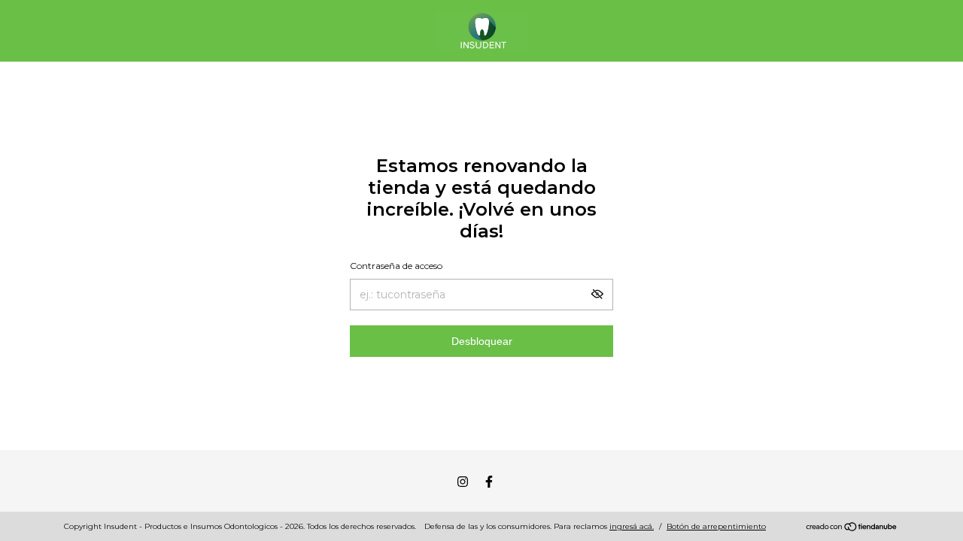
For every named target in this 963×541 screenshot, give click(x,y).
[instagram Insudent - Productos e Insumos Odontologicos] (463, 482)
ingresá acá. (631, 526)
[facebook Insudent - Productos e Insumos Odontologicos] (489, 482)
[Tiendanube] (852, 528)
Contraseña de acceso (396, 265)
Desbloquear (481, 341)
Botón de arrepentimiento (716, 526)
